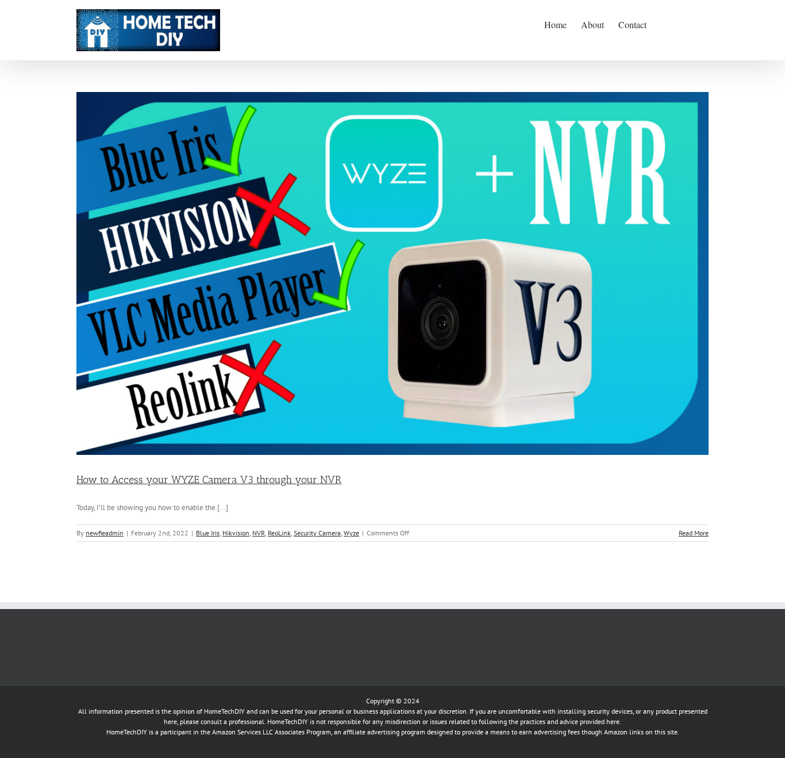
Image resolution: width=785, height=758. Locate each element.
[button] (690, 23)
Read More (694, 533)
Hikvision (235, 533)
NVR (258, 533)
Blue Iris (208, 533)
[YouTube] (97, 628)
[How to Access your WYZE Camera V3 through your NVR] (392, 273)
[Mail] (113, 628)
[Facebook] (80, 628)
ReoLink (279, 533)
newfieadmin (105, 533)
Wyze (351, 533)
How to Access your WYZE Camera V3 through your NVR (208, 479)
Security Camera (317, 533)
